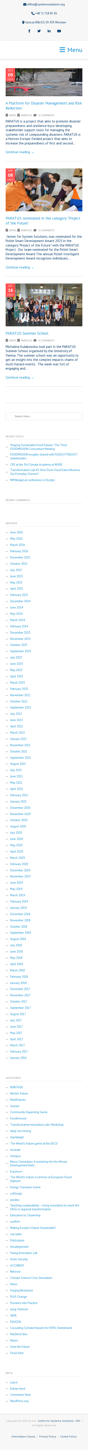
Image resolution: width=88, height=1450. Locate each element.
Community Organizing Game (28, 1112)
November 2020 (20, 814)
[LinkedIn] (48, 31)
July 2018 (16, 945)
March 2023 (17, 683)
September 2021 (20, 758)
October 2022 (18, 701)
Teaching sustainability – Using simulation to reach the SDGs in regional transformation (44, 1207)
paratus (26, 115)
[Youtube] (58, 31)
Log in (14, 1382)
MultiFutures (18, 1100)
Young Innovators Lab (23, 1253)
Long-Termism (19, 1309)
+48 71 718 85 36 (46, 13)
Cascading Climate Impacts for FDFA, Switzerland (41, 1328)
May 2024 (16, 614)
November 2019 (20, 876)
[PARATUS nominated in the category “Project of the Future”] (44, 189)
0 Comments (46, 115)
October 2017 (18, 1001)
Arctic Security (19, 1259)
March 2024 (17, 620)
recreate (15, 1150)
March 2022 (17, 733)
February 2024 (19, 626)
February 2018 (19, 977)
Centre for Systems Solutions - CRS (59, 1420)
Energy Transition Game (25, 1187)
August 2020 (18, 826)
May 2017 (16, 1033)
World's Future (19, 1093)
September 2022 (20, 707)
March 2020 (17, 858)
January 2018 (18, 983)
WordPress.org (19, 1401)
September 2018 (20, 933)
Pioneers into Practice (23, 1303)
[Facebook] (29, 31)
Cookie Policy (68, 1436)
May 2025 (16, 582)
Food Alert (16, 1353)
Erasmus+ (16, 1171)
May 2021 (16, 783)
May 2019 (16, 889)
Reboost (15, 1271)
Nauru (14, 1340)
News (12, 115)
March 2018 (17, 970)
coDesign (16, 1193)
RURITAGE (16, 1087)
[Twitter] (39, 31)
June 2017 (16, 1027)
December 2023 (20, 633)
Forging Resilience (21, 1290)
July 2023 (16, 657)
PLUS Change (18, 1297)
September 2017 (20, 1008)
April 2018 (16, 964)
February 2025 (19, 595)
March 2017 (17, 1045)
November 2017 (20, 995)
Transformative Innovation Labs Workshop (37, 1125)
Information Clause (23, 1436)
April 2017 (16, 1039)
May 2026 (16, 539)
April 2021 (16, 789)
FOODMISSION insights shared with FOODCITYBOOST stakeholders (44, 456)
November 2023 (20, 639)
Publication (17, 1240)
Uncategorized (19, 1247)
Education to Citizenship (25, 1215)
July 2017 (16, 1020)
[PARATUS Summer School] (44, 304)
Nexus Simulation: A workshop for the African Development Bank (38, 1163)
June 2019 (16, 883)
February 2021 (19, 795)
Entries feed (17, 1389)
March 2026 (17, 545)
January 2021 (18, 801)
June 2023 (16, 664)
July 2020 (16, 833)
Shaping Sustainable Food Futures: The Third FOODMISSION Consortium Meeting (38, 447)
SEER (13, 1315)
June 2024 (16, 607)
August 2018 (18, 939)
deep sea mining (20, 1131)
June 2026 (16, 532)
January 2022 (18, 739)
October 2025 (18, 564)
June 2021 (16, 776)
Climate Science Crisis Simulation (31, 1278)
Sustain (14, 1106)
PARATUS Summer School (27, 333)
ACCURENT (17, 1265)
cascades (16, 1234)
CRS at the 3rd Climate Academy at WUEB (36, 465)
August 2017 (18, 1014)
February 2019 (19, 901)
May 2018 (16, 958)
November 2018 (20, 920)
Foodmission (18, 1118)
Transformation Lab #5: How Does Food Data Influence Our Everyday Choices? (45, 472)
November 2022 (20, 695)
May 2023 (16, 670)
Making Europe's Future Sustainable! (33, 1228)
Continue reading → (20, 152)
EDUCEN (15, 1322)
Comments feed (20, 1395)
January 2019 (18, 908)
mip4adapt (17, 1137)
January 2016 (18, 1058)
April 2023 (16, 676)
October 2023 (18, 645)
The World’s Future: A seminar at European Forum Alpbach (41, 1179)
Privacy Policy (47, 1436)
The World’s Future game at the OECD (34, 1143)
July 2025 (16, 570)
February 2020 (19, 864)
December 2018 (20, 914)
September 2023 (20, 651)
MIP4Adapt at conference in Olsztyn (32, 480)
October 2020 (18, 820)
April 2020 (16, 851)
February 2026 (19, 551)
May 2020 (16, 845)
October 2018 (18, 927)
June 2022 (16, 720)
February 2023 (19, 689)
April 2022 (16, 726)
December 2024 (20, 601)
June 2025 (16, 576)
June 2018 (16, 951)
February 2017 (19, 1051)
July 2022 (16, 714)
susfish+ (15, 1221)
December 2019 (20, 870)
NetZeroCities (19, 1334)
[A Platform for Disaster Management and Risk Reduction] (44, 82)
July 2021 (16, 770)
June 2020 (16, 839)
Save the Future (20, 1347)
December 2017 (20, 989)
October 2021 (18, 751)
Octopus (15, 1156)
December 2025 (20, 557)
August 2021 (18, 764)
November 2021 (20, 745)
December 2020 (20, 808)
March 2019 (17, 895)
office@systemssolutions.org (46, 4)
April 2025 (16, 589)
